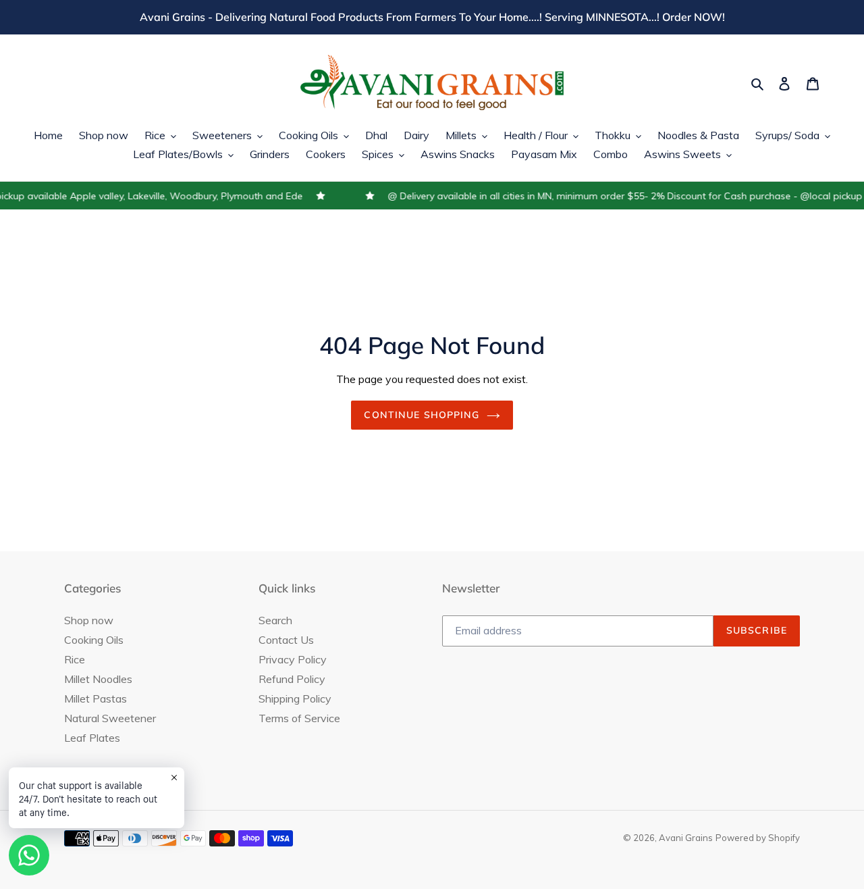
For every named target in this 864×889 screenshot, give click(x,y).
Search (275, 620)
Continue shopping (421, 415)
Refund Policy (292, 679)
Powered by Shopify (758, 837)
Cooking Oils (94, 639)
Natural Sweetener (110, 718)
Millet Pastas (95, 698)
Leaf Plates (92, 737)
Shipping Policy (295, 698)
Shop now (88, 620)
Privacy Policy (293, 659)
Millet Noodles (98, 679)
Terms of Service (299, 718)
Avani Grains (686, 837)
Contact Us (286, 639)
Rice (74, 659)
